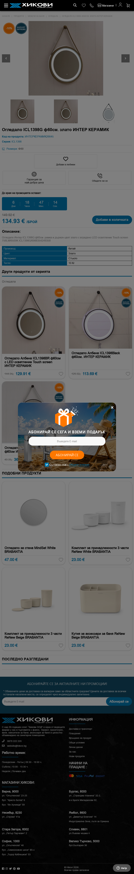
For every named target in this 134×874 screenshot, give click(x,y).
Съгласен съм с (69, 464)
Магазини (107, 6)
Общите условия (79, 465)
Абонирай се (67, 455)
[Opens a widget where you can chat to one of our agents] (122, 868)
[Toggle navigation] (6, 5)
